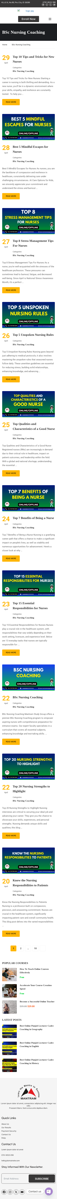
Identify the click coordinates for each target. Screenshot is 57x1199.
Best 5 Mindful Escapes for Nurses (30, 149)
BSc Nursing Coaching (23, 71)
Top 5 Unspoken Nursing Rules (33, 335)
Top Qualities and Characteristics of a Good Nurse (34, 426)
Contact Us (6, 1134)
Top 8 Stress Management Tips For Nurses (33, 243)
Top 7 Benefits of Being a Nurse (33, 518)
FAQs (3, 1138)
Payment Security (8, 1131)
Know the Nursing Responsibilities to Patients (30, 883)
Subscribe (42, 1178)
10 (35, 948)
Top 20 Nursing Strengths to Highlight (31, 789)
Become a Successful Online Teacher (37, 1001)
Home (4, 45)
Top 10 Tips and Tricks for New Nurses (33, 59)
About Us (5, 1124)
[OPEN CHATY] (49, 1191)
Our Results (6, 1127)
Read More (11, 102)
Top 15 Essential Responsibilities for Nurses (30, 605)
